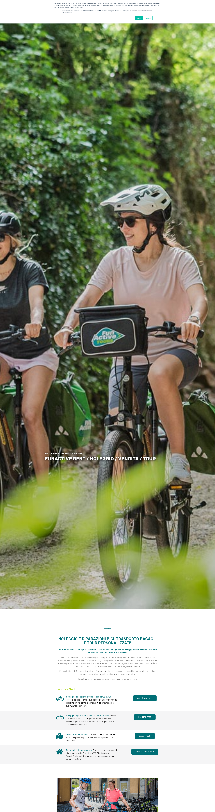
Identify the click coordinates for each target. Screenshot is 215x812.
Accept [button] (139, 18)
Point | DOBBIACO (144, 698)
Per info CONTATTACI (145, 752)
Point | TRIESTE (144, 717)
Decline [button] (148, 18)
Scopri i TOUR (144, 736)
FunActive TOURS (117, 652)
